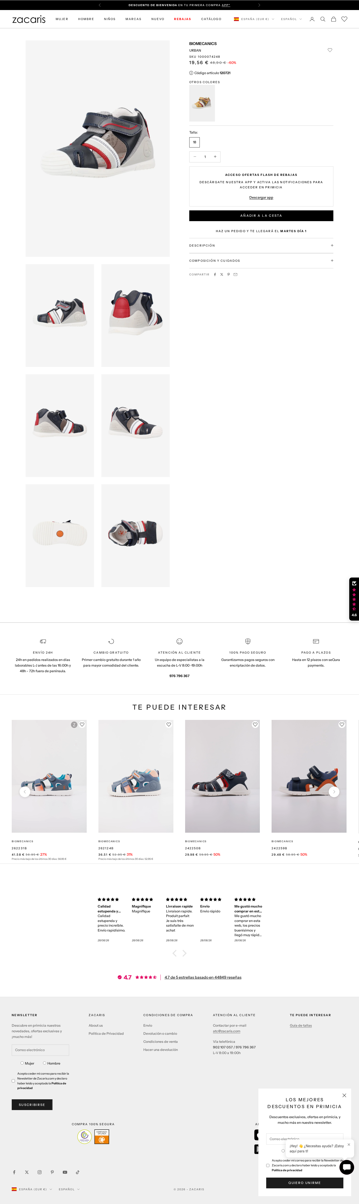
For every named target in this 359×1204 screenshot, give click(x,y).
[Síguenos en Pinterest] (52, 1172)
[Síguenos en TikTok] (77, 1172)
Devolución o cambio (160, 1033)
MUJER (62, 19)
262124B (106, 848)
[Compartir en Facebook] (215, 274)
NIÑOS (110, 19)
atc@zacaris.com (226, 1031)
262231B (19, 848)
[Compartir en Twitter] (222, 274)
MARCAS (134, 19)
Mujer (29, 1063)
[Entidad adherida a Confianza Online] (93, 1136)
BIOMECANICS (203, 43)
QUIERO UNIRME (304, 1183)
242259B (279, 848)
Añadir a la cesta (261, 215)
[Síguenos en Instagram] (39, 1172)
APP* (226, 5)
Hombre (53, 1063)
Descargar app (261, 197)
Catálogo (211, 19)
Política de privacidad (287, 1170)
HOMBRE (86, 19)
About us (96, 1025)
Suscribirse (32, 1105)
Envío (147, 1025)
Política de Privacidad (106, 1033)
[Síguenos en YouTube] (65, 1172)
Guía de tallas (301, 1025)
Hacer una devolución (160, 1049)
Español (289, 19)
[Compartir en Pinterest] (229, 274)
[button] (175, 953)
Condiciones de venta (160, 1041)
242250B (193, 848)
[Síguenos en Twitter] (26, 1172)
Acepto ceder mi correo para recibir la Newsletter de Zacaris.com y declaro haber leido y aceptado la (307, 1165)
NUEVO (158, 19)
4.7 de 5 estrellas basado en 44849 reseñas (203, 977)
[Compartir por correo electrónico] (235, 274)
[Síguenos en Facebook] (14, 1172)
